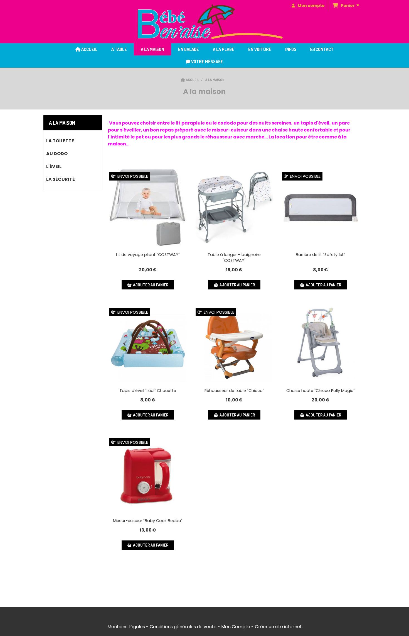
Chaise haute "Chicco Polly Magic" (320, 390)
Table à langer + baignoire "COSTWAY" (234, 257)
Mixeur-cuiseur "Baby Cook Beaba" (148, 520)
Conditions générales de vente (183, 626)
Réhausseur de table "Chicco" (234, 390)
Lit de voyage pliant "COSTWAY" (148, 254)
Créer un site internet (278, 626)
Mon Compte (235, 626)
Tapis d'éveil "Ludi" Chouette (147, 390)
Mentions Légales (126, 626)
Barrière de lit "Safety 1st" (320, 254)
